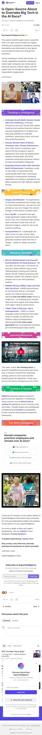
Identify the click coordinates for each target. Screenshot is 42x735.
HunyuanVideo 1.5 (13, 232)
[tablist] (10, 621)
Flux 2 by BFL (11, 214)
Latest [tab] (9, 646)
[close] (36, 663)
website (23, 531)
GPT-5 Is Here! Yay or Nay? (13, 651)
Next (35, 606)
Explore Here (27, 539)
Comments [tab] (6, 621)
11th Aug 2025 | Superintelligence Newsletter (14, 655)
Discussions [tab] (17, 646)
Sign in (37, 3)
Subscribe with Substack (22, 700)
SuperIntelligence (16, 658)
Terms (28, 725)
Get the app (29, 729)
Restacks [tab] (15, 621)
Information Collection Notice (27, 706)
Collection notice (35, 725)
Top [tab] (4, 646)
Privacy (23, 725)
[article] (21, 656)
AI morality (18, 410)
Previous (8, 606)
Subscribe (30, 3)
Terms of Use (32, 704)
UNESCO (5, 396)
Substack (12, 733)
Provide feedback (18, 534)
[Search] (38, 646)
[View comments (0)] (12, 30)
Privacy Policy (22, 708)
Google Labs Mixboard (14, 200)
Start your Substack (17, 729)
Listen (37, 25)
